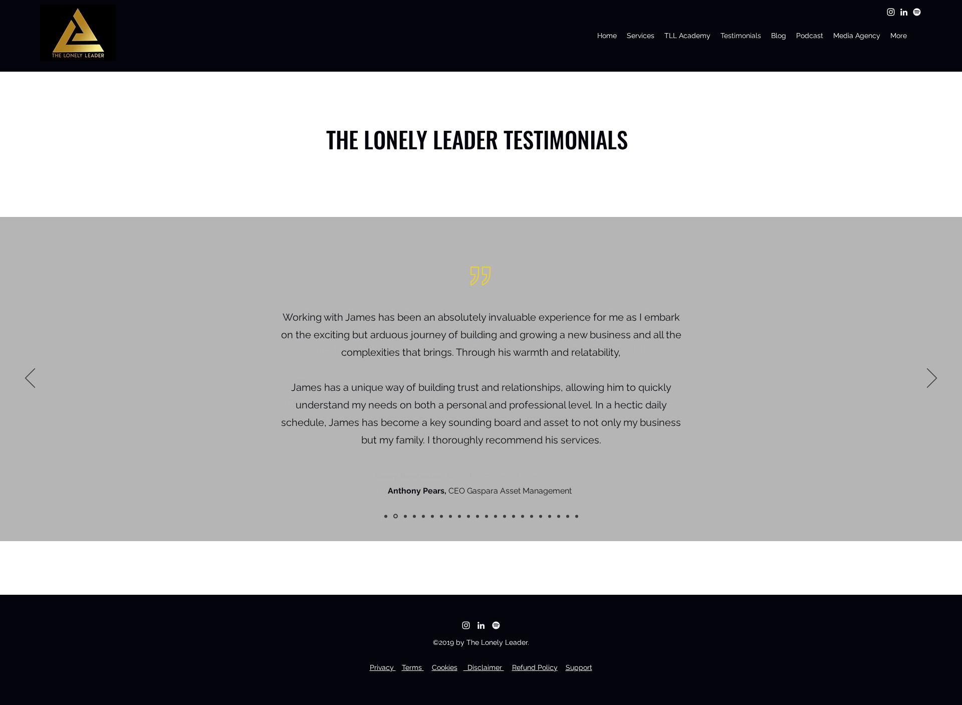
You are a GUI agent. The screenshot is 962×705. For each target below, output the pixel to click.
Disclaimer (483, 667)
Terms (413, 667)
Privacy (383, 667)
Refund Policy (535, 667)
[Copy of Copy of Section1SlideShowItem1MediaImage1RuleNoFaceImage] (414, 516)
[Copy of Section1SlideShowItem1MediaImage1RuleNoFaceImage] (385, 516)
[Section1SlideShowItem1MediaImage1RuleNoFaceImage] (395, 516)
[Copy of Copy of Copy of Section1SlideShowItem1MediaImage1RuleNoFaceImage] (423, 516)
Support (579, 667)
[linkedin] (904, 12)
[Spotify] (917, 12)
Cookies (444, 667)
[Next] (932, 378)
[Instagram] (891, 12)
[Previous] (30, 378)
